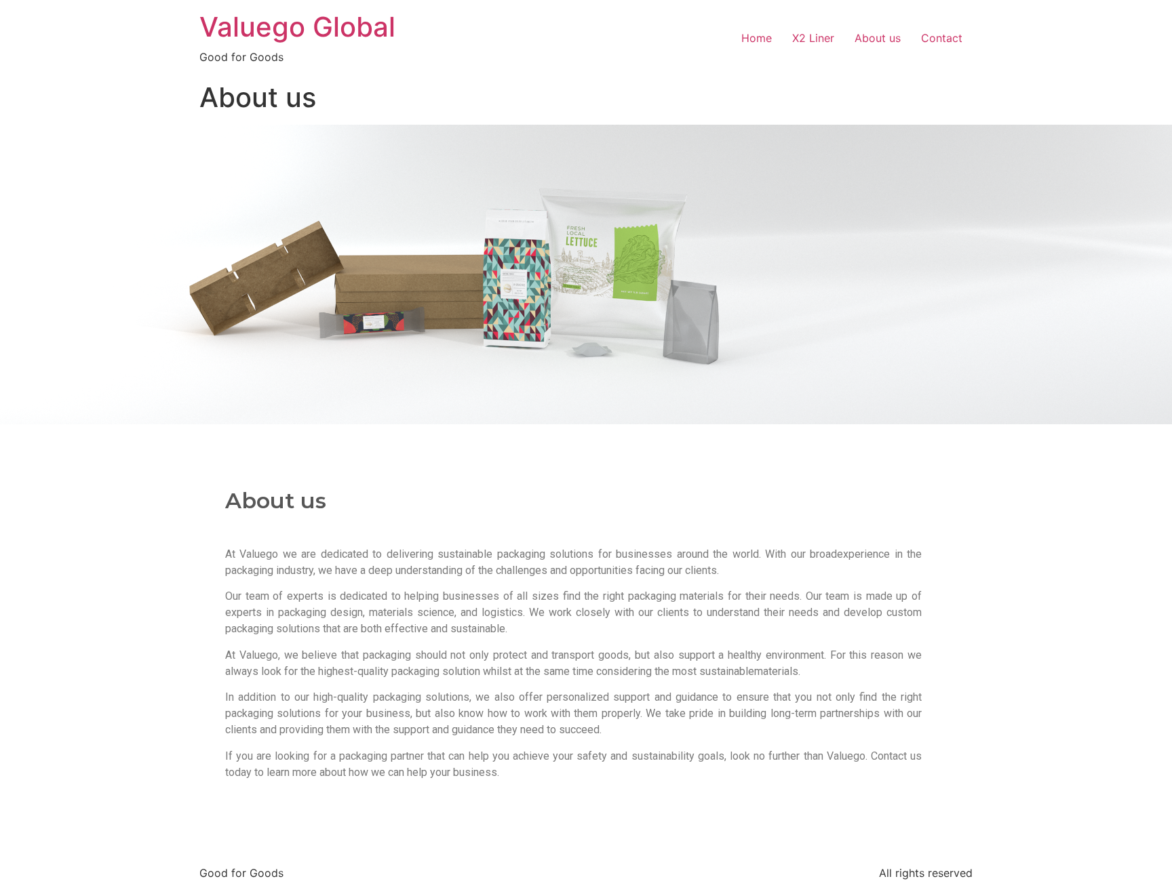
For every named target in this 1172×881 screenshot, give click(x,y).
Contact (941, 38)
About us (878, 38)
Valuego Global (297, 26)
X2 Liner (813, 38)
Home (756, 38)
